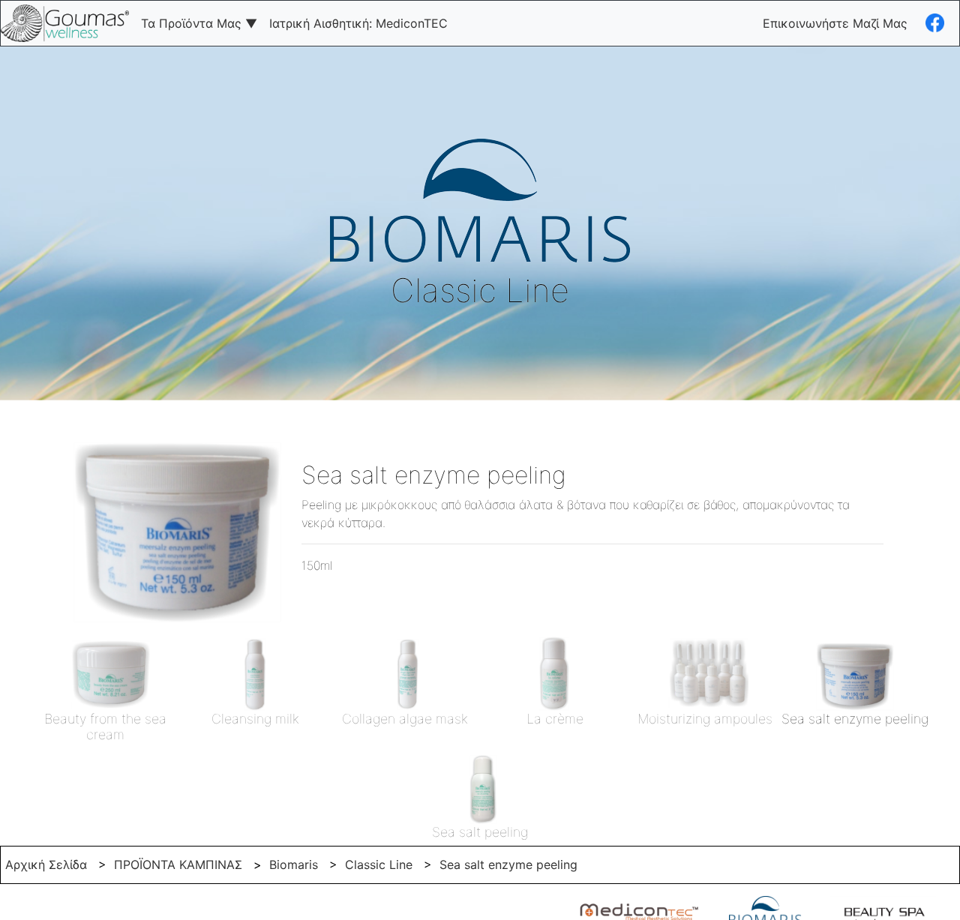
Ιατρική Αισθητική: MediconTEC (358, 23)
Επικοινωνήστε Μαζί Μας (835, 23)
